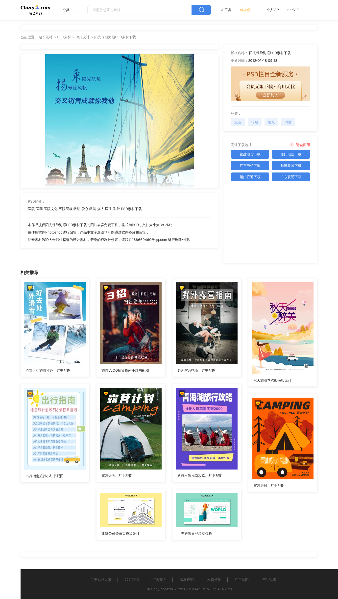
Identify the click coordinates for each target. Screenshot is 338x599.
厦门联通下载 (250, 177)
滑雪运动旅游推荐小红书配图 (48, 370)
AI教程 (245, 10)
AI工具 (226, 10)
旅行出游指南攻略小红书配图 (199, 475)
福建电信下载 (250, 154)
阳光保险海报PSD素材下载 (115, 37)
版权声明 (187, 580)
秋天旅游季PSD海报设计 (272, 380)
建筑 (271, 122)
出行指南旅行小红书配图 (44, 476)
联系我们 (132, 580)
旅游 (237, 122)
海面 (288, 122)
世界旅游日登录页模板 (194, 533)
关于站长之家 (101, 580)
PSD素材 (64, 37)
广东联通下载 (291, 177)
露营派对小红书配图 (269, 485)
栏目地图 (242, 580)
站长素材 (45, 37)
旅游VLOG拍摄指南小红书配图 (125, 370)
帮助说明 (269, 580)
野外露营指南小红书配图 (196, 370)
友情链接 (214, 580)
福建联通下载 (291, 165)
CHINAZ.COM (198, 589)
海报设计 (83, 37)
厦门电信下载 (291, 154)
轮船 (254, 122)
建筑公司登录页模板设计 (120, 533)
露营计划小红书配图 (117, 475)
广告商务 (159, 580)
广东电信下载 (250, 165)
